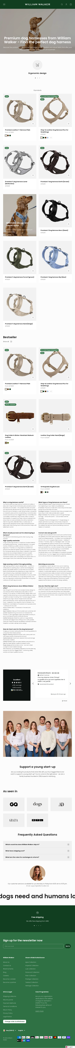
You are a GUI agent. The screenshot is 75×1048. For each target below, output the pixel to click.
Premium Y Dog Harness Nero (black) (54, 230)
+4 (50, 137)
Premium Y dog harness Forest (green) (19, 277)
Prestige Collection (31, 979)
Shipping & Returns (9, 996)
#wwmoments (8, 969)
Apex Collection (18, 553)
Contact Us (7, 965)
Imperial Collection (31, 965)
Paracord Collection (32, 972)
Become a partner (9, 982)
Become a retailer (9, 979)
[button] (33, 683)
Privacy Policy (7, 1013)
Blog (4, 972)
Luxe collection (30, 969)
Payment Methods (9, 1003)
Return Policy (7, 1010)
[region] (51, 684)
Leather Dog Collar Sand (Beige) (53, 435)
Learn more (39, 1011)
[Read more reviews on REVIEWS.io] (17, 690)
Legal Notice (7, 1017)
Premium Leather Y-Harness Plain (17, 130)
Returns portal (8, 1000)
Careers (6, 976)
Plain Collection (30, 976)
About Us (6, 962)
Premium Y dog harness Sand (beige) (19, 324)
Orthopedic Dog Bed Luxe (50, 487)
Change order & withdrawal (15, 1021)
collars (51, 569)
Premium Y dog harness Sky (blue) (53, 277)
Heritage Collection (32, 986)
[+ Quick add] (33, 123)
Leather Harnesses (9, 555)
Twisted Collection (31, 982)
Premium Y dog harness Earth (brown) (55, 182)
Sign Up (68, 946)
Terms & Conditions (10, 1006)
